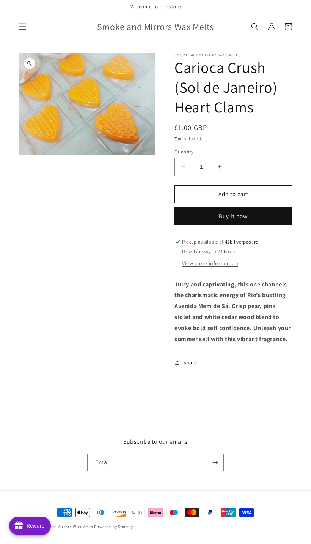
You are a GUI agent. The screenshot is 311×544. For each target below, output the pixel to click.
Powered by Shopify (113, 526)
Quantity (183, 152)
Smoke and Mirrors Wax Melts (64, 526)
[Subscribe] (215, 462)
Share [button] (190, 362)
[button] (22, 26)
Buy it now (233, 216)
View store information (210, 263)
